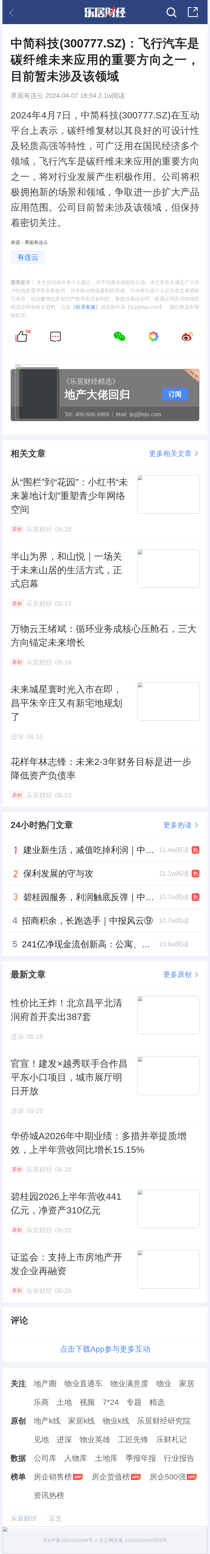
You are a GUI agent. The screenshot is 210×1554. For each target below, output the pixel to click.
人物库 (75, 1458)
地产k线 (47, 1421)
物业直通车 (83, 1383)
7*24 (111, 1402)
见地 (41, 1439)
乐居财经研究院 (164, 1421)
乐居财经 (24, 1518)
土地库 (106, 1458)
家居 (186, 1383)
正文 (55, 1518)
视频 (87, 1402)
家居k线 (81, 1421)
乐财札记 (171, 1439)
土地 (64, 1402)
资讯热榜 (49, 1495)
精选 (157, 1402)
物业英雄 (95, 1439)
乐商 (41, 1402)
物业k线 (116, 1421)
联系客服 (85, 307)
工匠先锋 (133, 1439)
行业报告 (179, 1458)
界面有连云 (27, 95)
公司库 (45, 1458)
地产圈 (45, 1383)
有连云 (28, 257)
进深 (64, 1439)
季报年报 (141, 1458)
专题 (134, 1402)
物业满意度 (129, 1383)
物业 (163, 1383)
